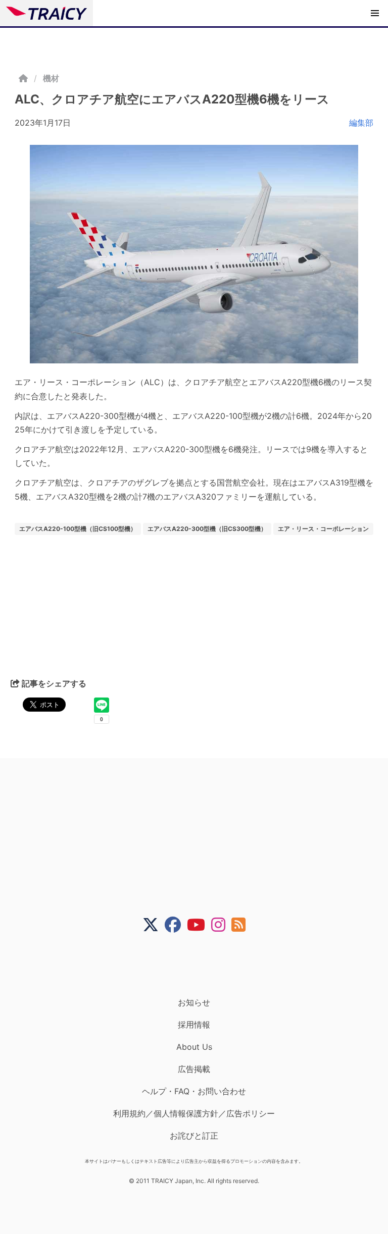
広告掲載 (194, 1069)
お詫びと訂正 (194, 1136)
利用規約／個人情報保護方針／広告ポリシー (194, 1113)
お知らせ (194, 1002)
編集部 (361, 123)
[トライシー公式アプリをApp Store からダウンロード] (200, 965)
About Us (194, 1047)
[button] (375, 13)
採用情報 (194, 1025)
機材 (51, 78)
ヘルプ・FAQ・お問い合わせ (194, 1091)
